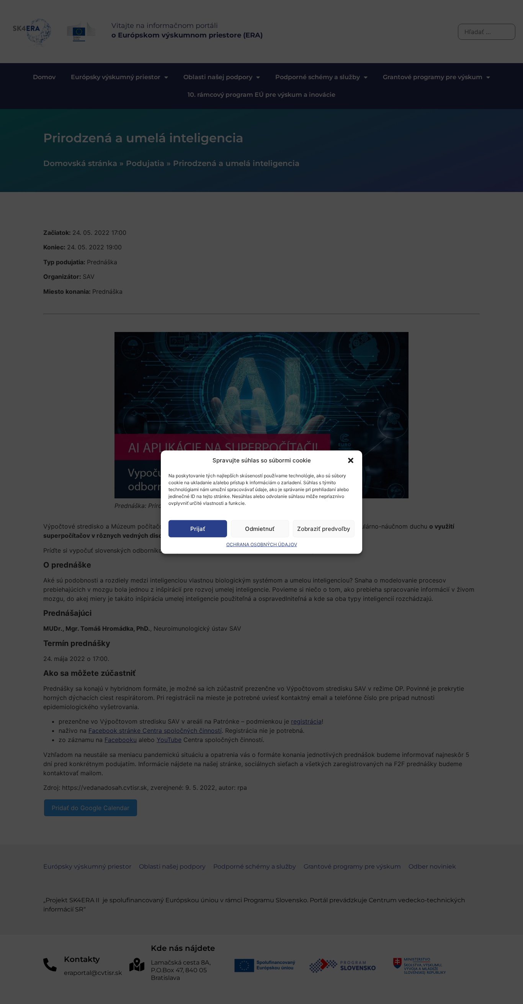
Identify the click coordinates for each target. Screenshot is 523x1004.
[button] (351, 460)
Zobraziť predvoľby (323, 528)
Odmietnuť (260, 528)
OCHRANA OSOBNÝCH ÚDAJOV (261, 544)
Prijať (197, 528)
